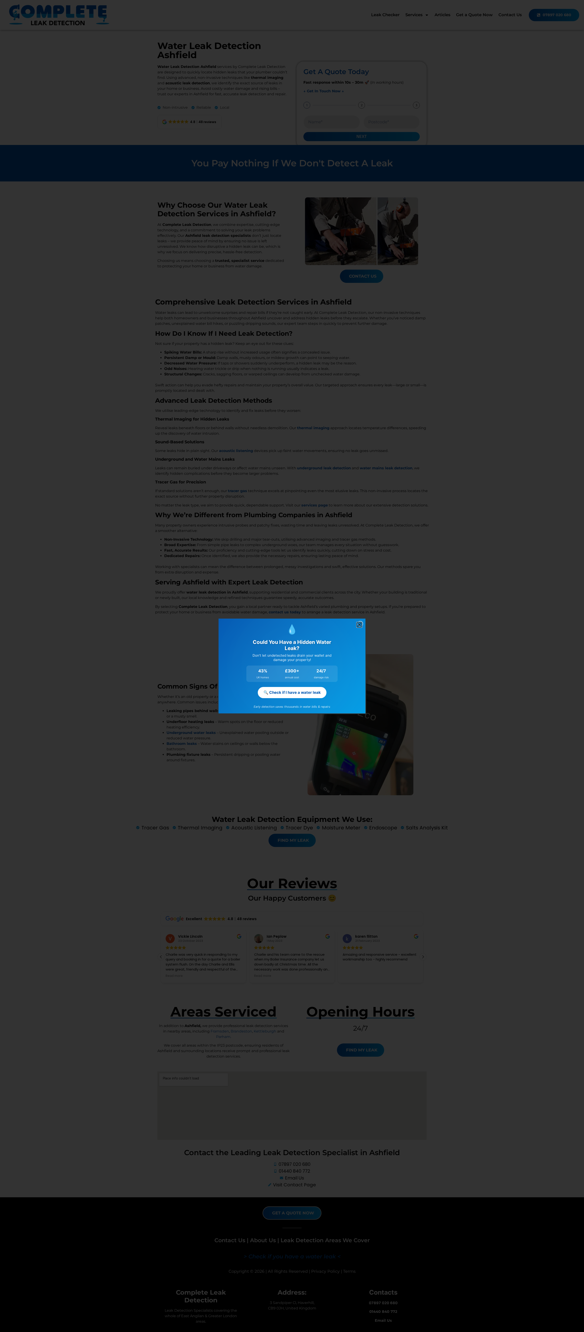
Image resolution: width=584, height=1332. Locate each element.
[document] (292, 666)
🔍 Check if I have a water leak (292, 692)
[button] (359, 624)
